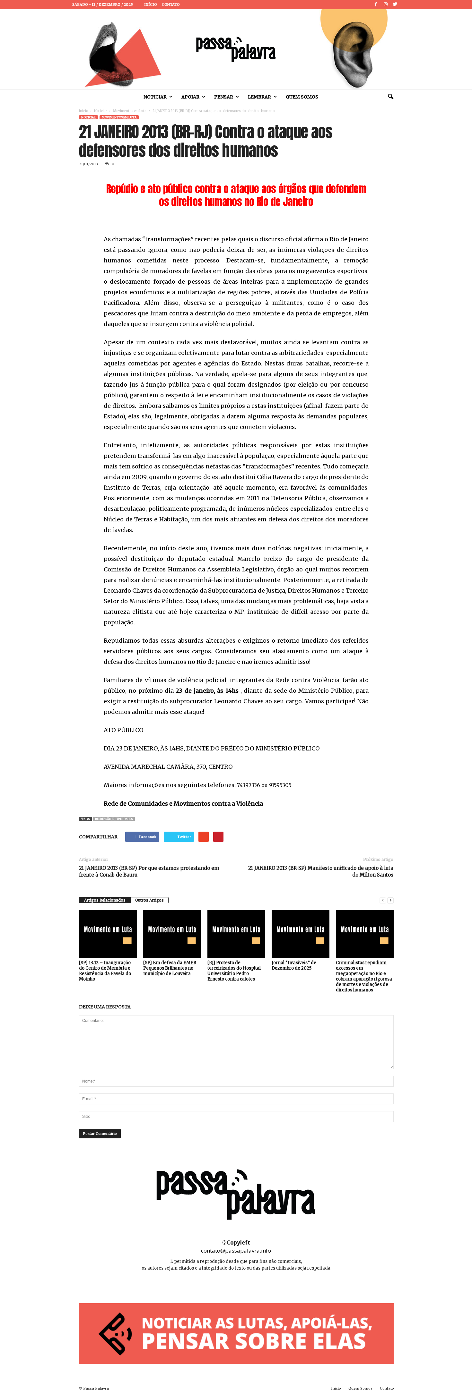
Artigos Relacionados (105, 900)
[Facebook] (376, 4)
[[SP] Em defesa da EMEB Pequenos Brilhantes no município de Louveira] (172, 934)
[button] (390, 97)
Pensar (223, 97)
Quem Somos (302, 97)
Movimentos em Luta (129, 111)
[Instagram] (385, 4)
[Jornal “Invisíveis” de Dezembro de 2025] (300, 934)
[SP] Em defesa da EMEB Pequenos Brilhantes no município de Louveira (169, 968)
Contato (171, 4)
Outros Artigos (149, 900)
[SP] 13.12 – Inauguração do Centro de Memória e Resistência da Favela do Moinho (105, 971)
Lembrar (259, 97)
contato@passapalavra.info (236, 1250)
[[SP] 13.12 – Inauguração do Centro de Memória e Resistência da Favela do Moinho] (108, 934)
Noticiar (155, 97)
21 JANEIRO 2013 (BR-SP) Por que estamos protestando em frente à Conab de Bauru (149, 871)
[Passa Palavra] (236, 49)
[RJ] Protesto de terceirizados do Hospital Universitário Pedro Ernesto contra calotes (234, 971)
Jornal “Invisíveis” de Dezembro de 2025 (294, 965)
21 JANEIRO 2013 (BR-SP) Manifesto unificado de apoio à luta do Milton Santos (320, 871)
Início (150, 4)
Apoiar (190, 97)
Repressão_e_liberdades (114, 819)
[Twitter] (395, 4)
